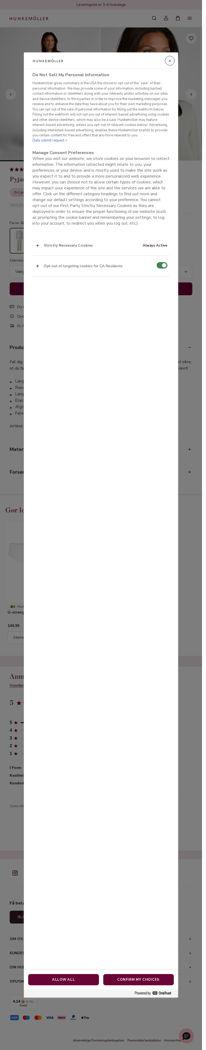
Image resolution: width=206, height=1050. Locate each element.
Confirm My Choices (138, 979)
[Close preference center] (169, 60)
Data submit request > (49, 140)
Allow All (63, 979)
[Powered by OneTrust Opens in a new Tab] (155, 993)
